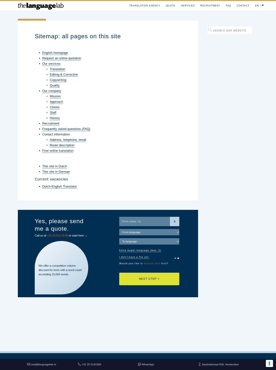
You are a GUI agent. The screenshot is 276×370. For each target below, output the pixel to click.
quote (170, 5)
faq (228, 5)
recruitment (210, 5)
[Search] (269, 5)
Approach (56, 102)
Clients (55, 107)
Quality (55, 85)
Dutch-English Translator (59, 186)
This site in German (56, 171)
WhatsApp (148, 364)
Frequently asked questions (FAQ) (66, 129)
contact (243, 5)
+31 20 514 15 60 (57, 235)
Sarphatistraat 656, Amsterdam (220, 364)
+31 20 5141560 (91, 364)
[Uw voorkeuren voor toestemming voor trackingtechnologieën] (269, 363)
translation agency (144, 5)
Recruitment (50, 123)
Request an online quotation (61, 58)
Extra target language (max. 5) (140, 250)
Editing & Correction (64, 74)
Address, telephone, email (68, 140)
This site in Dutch (54, 166)
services (188, 5)
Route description (62, 145)
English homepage (55, 53)
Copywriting (58, 80)
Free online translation (57, 150)
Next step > (149, 278)
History (55, 118)
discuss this (152, 263)
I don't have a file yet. (134, 257)
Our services (51, 63)
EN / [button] (258, 5)
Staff (53, 112)
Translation (57, 69)
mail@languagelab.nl (43, 364)
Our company (51, 91)
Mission (55, 96)
